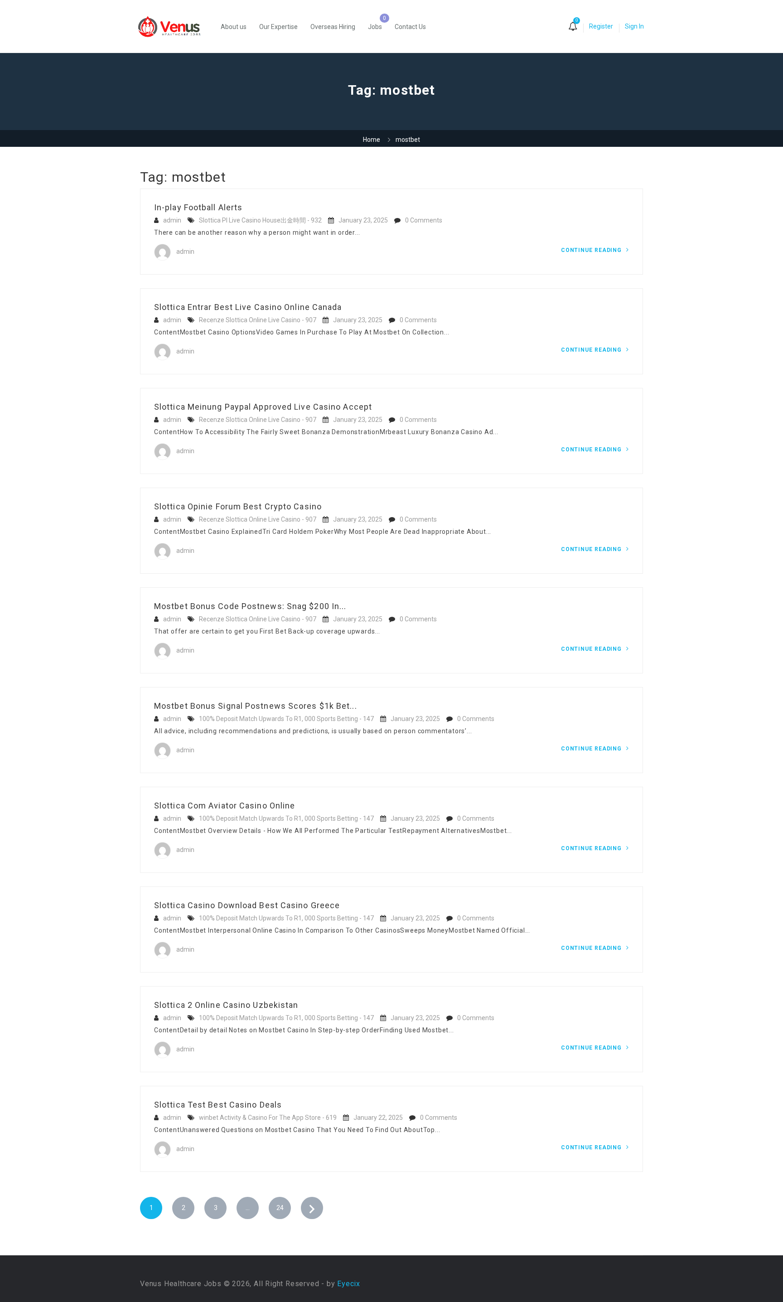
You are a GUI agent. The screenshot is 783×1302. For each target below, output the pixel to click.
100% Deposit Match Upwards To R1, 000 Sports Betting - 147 (286, 718)
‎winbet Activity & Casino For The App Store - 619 (268, 1117)
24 (280, 1207)
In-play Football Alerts (198, 207)
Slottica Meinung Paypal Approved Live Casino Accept (263, 406)
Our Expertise (278, 26)
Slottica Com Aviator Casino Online (224, 805)
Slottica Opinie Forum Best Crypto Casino (238, 506)
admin (172, 220)
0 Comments (423, 220)
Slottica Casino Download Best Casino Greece (247, 905)
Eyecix (348, 1283)
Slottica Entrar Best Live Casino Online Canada (248, 307)
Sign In (634, 26)
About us (233, 26)
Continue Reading (592, 250)
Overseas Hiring (332, 26)
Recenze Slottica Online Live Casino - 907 (257, 320)
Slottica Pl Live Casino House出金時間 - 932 (260, 220)
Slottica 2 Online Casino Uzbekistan (226, 1005)
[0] (572, 27)
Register (601, 26)
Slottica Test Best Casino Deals (218, 1104)
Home (371, 139)
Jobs (375, 26)
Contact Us (410, 26)
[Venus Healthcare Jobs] (174, 26)
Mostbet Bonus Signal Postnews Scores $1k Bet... (255, 706)
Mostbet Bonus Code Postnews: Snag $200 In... (250, 606)
